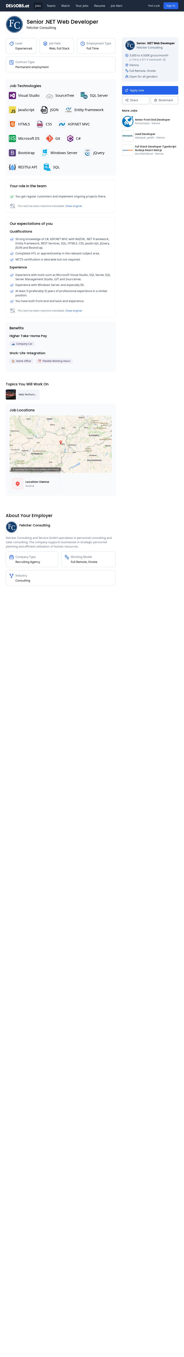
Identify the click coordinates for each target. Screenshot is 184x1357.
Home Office (21, 361)
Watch (65, 6)
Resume (99, 6)
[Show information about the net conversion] (164, 59)
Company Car (22, 343)
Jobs (38, 6)
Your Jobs (82, 6)
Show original (73, 206)
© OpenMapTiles (20, 469)
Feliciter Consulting (41, 27)
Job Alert (116, 6)
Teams (51, 6)
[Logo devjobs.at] (17, 6)
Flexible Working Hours (54, 361)
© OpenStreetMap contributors (44, 469)
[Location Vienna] (17, 483)
